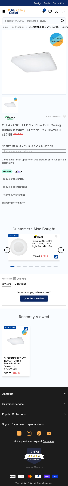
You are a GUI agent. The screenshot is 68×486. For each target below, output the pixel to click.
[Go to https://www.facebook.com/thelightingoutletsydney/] (19, 433)
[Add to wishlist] (56, 236)
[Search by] (62, 20)
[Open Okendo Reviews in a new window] (14, 278)
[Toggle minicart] (62, 11)
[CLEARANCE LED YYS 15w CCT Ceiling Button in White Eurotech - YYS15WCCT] (16, 341)
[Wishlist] (50, 11)
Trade (47, 3)
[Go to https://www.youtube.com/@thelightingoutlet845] (49, 433)
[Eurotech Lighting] (10, 118)
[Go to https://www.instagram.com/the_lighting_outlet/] (29, 433)
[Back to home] (16, 11)
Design (37, 3)
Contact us (48, 441)
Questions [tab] (20, 284)
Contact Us (58, 3)
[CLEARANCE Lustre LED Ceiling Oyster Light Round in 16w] (19, 247)
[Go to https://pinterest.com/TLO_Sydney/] (39, 433)
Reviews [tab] (6, 284)
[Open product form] (56, 257)
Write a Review (37, 299)
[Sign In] (56, 11)
